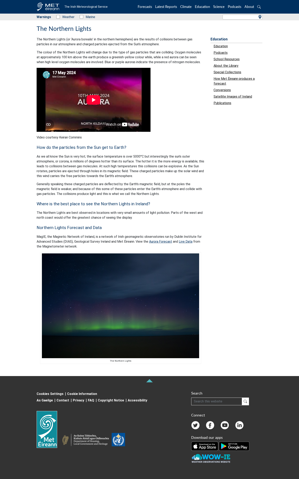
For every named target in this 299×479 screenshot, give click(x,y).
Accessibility (137, 400)
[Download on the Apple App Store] (205, 446)
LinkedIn (239, 425)
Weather (66, 17)
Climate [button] (186, 7)
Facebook (210, 425)
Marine (88, 17)
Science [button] (219, 7)
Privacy (78, 400)
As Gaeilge (45, 400)
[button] (259, 7)
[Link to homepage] (49, 429)
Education (219, 39)
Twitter (195, 425)
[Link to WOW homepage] (211, 458)
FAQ (91, 400)
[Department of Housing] (87, 440)
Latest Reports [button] (166, 7)
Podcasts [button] (234, 7)
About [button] (249, 7)
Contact (63, 400)
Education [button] (202, 7)
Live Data (185, 241)
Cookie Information (82, 394)
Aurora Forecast (160, 241)
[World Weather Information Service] (118, 440)
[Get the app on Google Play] (234, 446)
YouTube (225, 425)
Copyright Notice (111, 400)
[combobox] (242, 17)
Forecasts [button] (145, 7)
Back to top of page (149, 380)
